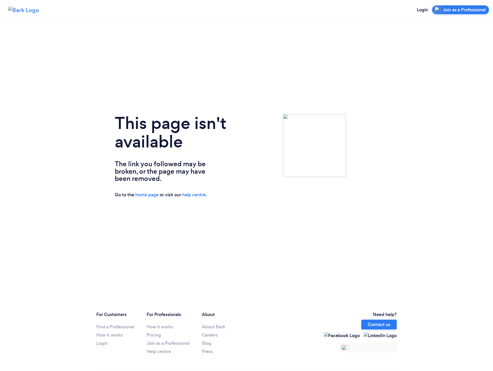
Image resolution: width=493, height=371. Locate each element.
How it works (109, 335)
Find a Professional (115, 327)
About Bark (213, 327)
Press (207, 351)
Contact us (379, 324)
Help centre (159, 351)
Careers (210, 335)
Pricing (154, 335)
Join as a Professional (168, 343)
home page (147, 195)
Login (422, 10)
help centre (194, 195)
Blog (206, 343)
